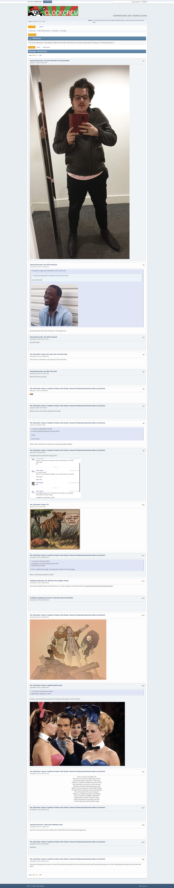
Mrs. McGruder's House (38, 354)
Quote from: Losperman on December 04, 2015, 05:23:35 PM (49, 271)
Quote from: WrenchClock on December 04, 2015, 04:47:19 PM (51, 276)
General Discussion (36, 61)
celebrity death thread (54, 685)
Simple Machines (40, 886)
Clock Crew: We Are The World (63, 598)
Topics (38, 47)
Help (140, 886)
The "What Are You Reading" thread (56, 581)
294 (40, 55)
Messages (32, 47)
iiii (48, 504)
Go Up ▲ (145, 886)
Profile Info (32, 34)
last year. (72, 569)
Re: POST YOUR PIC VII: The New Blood (56, 61)
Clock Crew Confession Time (53, 825)
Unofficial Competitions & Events (41, 598)
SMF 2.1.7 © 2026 (31, 886)
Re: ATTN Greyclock (50, 265)
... (38, 55)
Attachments (46, 47)
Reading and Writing (37, 581)
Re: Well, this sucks (50, 371)
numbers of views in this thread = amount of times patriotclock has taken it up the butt (76, 388)
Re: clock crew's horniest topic (57, 354)
